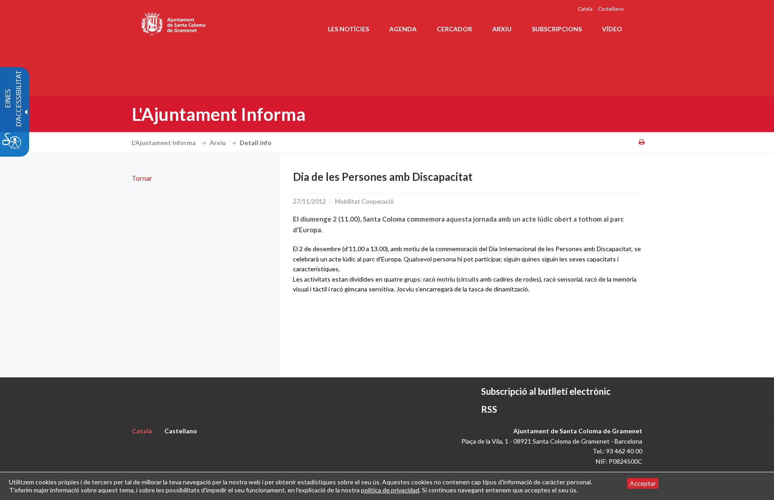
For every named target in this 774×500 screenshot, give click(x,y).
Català (585, 8)
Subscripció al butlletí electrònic (546, 391)
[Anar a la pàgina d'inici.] (174, 22)
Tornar (142, 178)
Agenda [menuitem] (403, 29)
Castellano (611, 8)
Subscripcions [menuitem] (557, 29)
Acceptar (643, 483)
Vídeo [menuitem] (612, 29)
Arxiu (218, 142)
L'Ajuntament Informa (164, 142)
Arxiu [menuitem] (502, 29)
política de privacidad (390, 490)
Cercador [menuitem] (454, 29)
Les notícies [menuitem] (348, 29)
